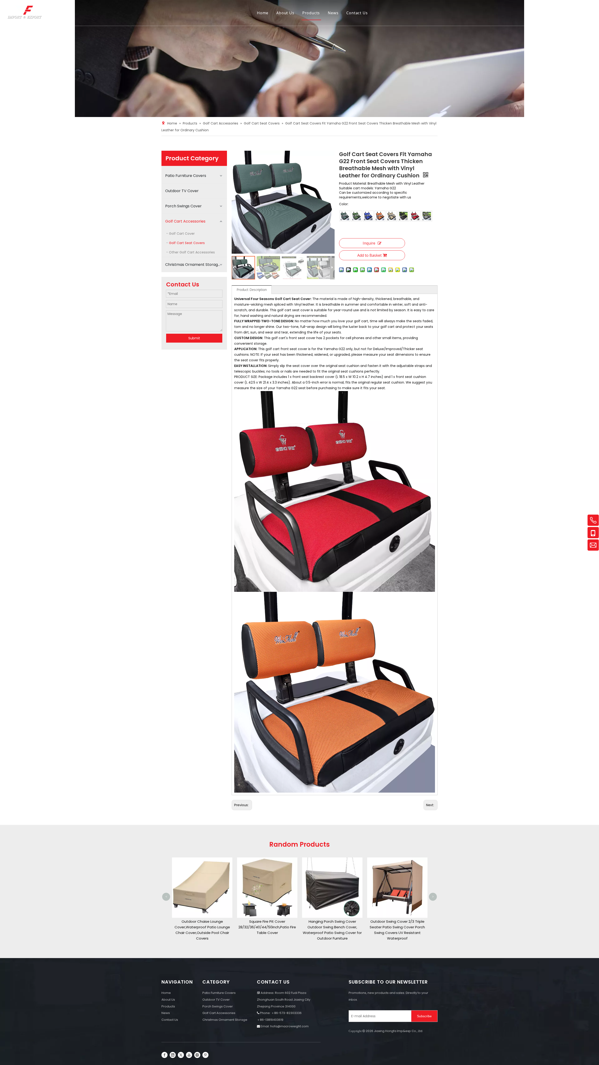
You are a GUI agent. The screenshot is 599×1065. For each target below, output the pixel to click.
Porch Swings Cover (183, 206)
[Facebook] (164, 1055)
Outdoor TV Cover (182, 191)
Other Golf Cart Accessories (192, 252)
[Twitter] (181, 1055)
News (333, 12)
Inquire (369, 243)
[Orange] (380, 216)
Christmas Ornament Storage (192, 264)
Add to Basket (369, 255)
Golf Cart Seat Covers (187, 243)
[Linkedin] (173, 1055)
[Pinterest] (205, 1055)
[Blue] (368, 216)
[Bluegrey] (345, 216)
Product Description (252, 289)
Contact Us (357, 12)
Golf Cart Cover (182, 233)
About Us (285, 12)
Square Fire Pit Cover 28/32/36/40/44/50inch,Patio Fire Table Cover (202, 927)
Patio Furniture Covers (185, 175)
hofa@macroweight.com (289, 1026)
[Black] (403, 216)
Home (262, 12)
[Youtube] (189, 1055)
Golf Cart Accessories (185, 221)
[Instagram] (197, 1055)
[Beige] (391, 216)
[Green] (356, 216)
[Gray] (426, 216)
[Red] (415, 216)
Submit (194, 338)
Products (311, 12)
